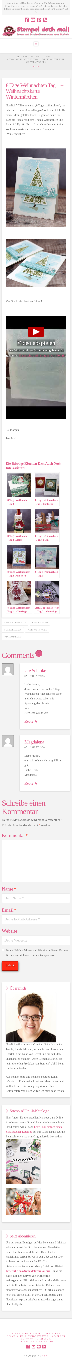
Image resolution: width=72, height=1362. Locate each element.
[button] (36, 44)
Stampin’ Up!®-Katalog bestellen (36, 1334)
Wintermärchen (13, 637)
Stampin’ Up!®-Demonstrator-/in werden (36, 1336)
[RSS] (45, 19)
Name (9, 889)
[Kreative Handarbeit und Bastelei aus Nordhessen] (36, 31)
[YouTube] (33, 19)
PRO (45, 1356)
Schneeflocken (12, 630)
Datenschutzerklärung (36, 1341)
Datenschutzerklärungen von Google (42, 355)
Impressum (43, 1339)
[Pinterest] (39, 19)
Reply (29, 721)
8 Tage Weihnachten (15, 623)
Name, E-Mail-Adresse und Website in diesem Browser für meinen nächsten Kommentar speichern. (37, 953)
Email (9, 910)
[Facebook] (27, 19)
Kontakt (27, 1339)
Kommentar (15, 835)
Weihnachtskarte (37, 630)
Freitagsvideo (40, 623)
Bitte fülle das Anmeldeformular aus (28, 1271)
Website (9, 931)
